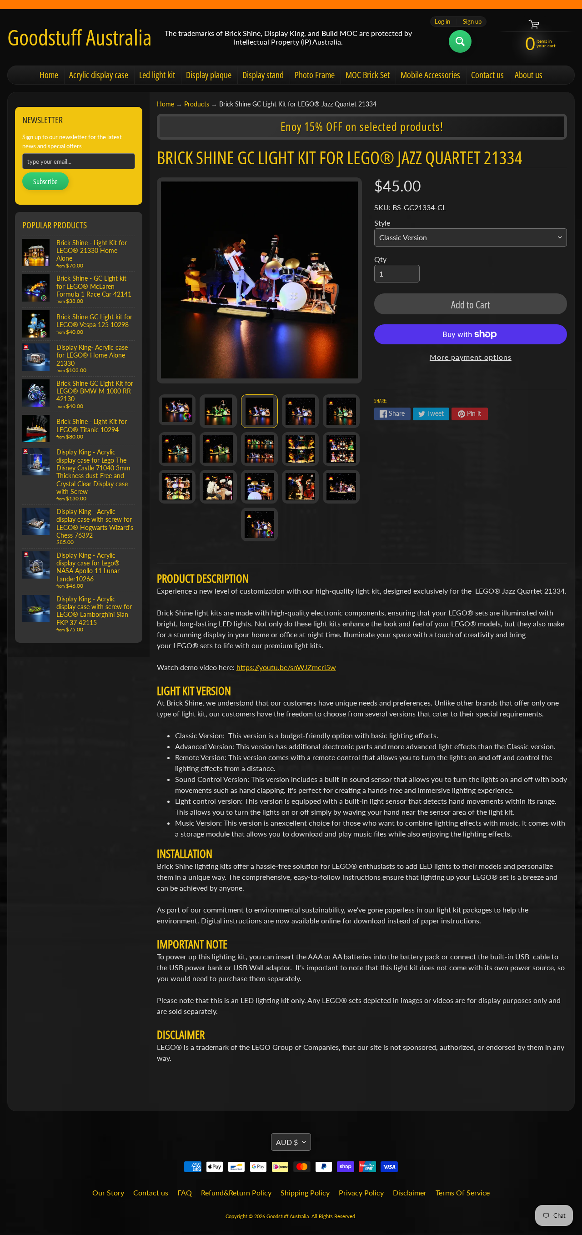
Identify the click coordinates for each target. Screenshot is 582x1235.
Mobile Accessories (430, 75)
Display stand (263, 75)
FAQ (184, 1192)
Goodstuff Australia (79, 37)
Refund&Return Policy (236, 1192)
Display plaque (208, 75)
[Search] (460, 41)
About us (528, 75)
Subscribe (45, 181)
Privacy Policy (361, 1192)
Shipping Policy (305, 1192)
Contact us (487, 75)
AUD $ (287, 1142)
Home (49, 75)
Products (196, 104)
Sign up (472, 22)
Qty (380, 259)
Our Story (108, 1192)
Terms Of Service (463, 1192)
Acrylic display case (98, 75)
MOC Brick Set (368, 75)
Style (382, 222)
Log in (442, 22)
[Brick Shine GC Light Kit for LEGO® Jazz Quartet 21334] (177, 409)
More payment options (471, 357)
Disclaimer (409, 1192)
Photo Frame (315, 75)
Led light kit (157, 75)
